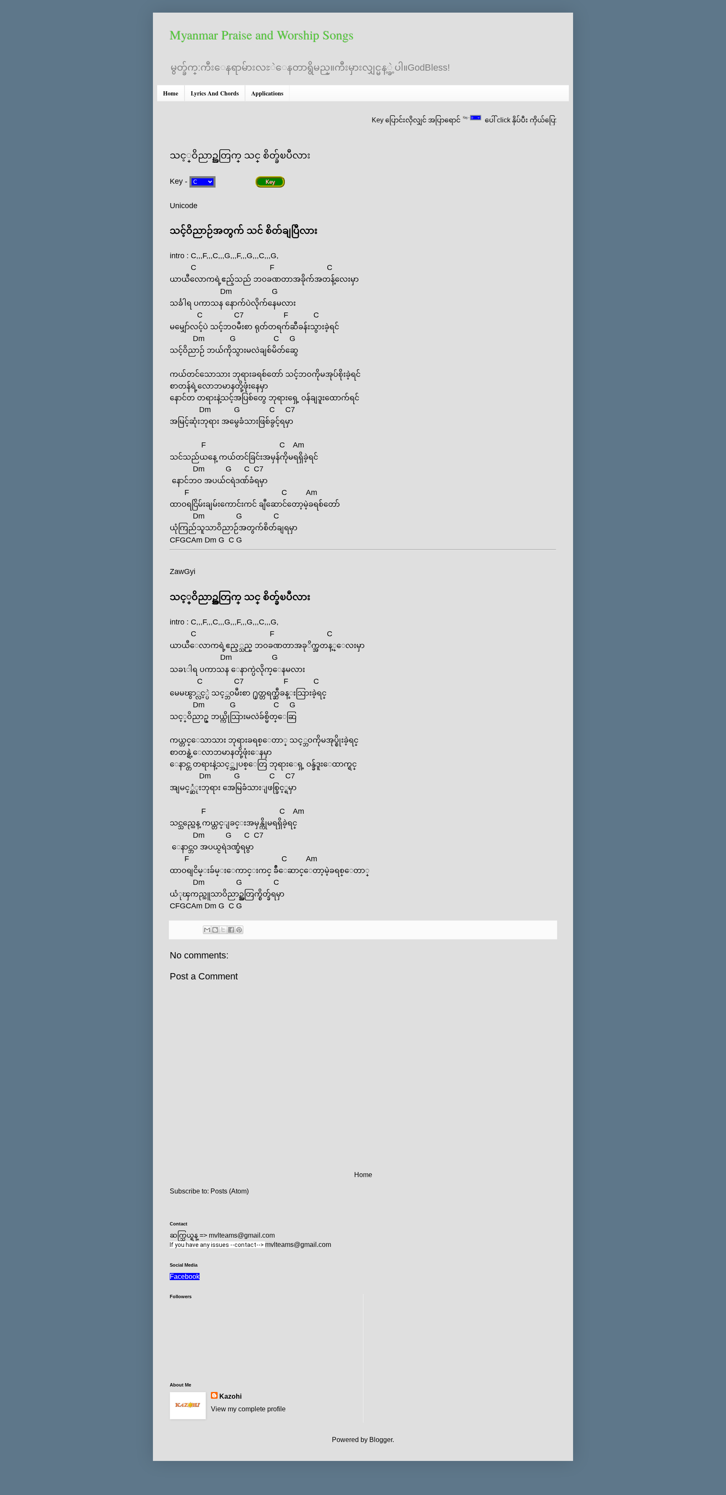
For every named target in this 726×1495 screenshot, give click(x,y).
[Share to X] (223, 930)
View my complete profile (248, 1409)
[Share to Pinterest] (239, 930)
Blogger (380, 1439)
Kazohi (230, 1396)
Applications (267, 93)
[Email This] (207, 930)
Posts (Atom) (229, 1191)
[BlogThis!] (215, 930)
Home (170, 93)
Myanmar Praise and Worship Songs (262, 34)
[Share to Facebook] (231, 930)
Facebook (185, 1276)
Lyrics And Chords (215, 93)
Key (270, 182)
